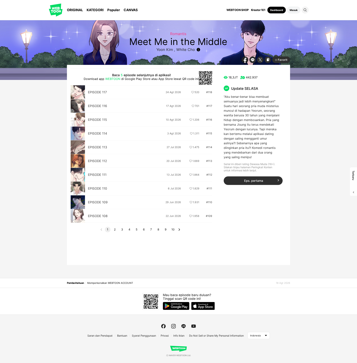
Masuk (294, 10)
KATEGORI (95, 10)
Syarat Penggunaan (144, 335)
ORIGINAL (75, 10)
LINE (252, 60)
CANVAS (131, 10)
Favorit (282, 60)
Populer (113, 10)
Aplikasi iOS (203, 306)
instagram (173, 326)
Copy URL (268, 60)
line (183, 326)
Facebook (245, 60)
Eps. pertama (253, 181)
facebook (163, 326)
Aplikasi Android (176, 306)
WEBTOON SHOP (237, 10)
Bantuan (122, 335)
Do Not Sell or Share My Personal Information (216, 335)
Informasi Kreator (198, 49)
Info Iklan (178, 335)
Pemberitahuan (75, 282)
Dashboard (276, 10)
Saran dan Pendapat (99, 335)
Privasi (165, 335)
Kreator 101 (258, 10)
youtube (193, 326)
